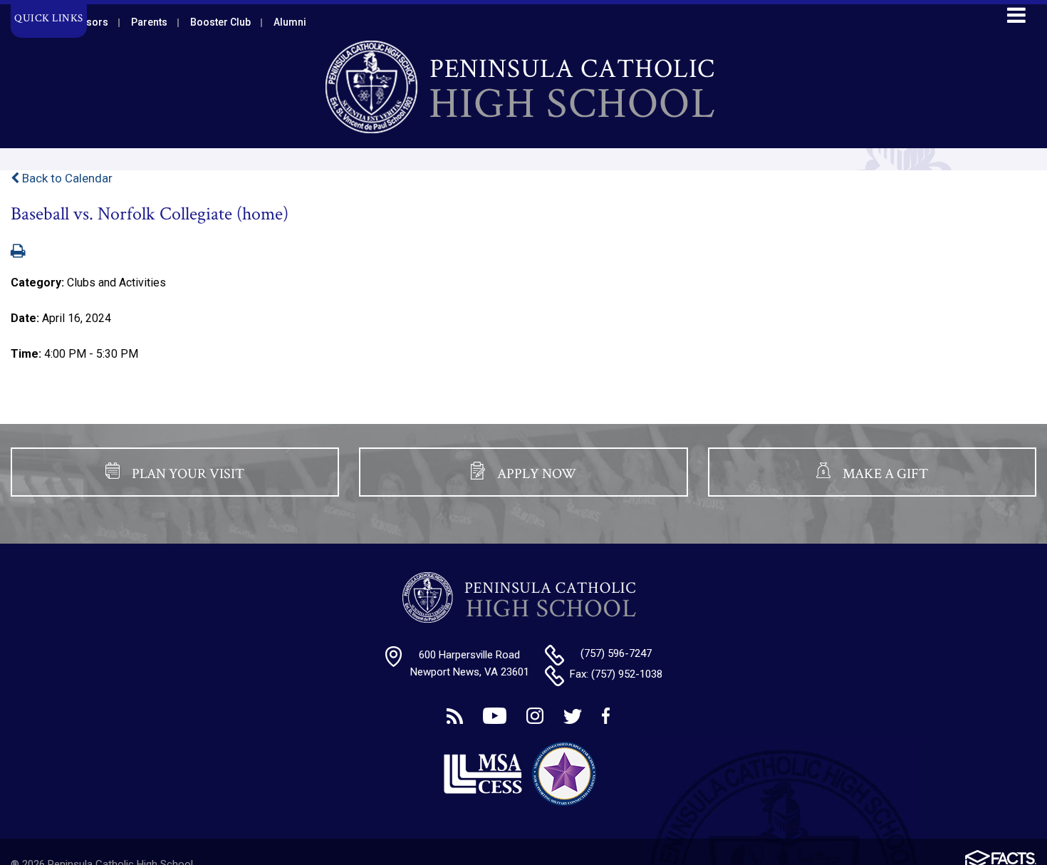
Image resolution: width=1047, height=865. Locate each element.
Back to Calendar (66, 178)
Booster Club (220, 22)
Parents (149, 22)
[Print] (18, 252)
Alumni (290, 22)
